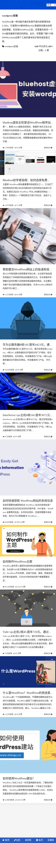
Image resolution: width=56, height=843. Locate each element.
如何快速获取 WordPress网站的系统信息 (28, 500)
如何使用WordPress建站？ (19, 778)
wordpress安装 (11, 46)
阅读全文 (47, 148)
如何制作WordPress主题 (17, 561)
